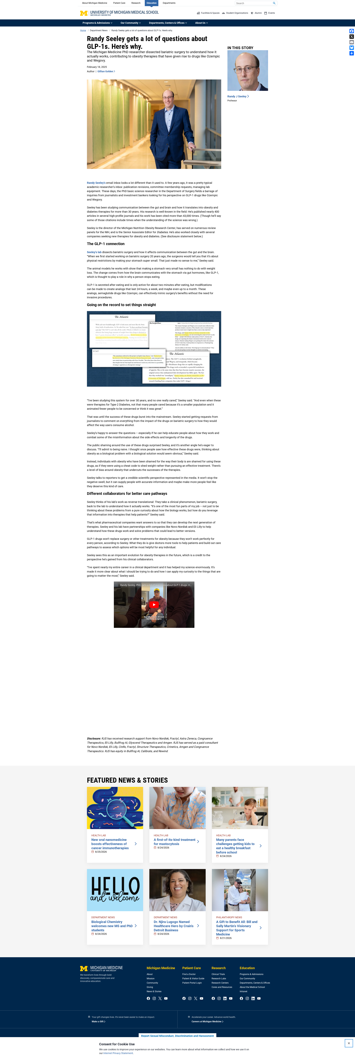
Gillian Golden (105, 71)
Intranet (243, 991)
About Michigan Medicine (94, 3)
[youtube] (166, 999)
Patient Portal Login (192, 983)
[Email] (351, 42)
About (150, 974)
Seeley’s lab (94, 252)
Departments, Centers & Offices (255, 983)
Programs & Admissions (251, 974)
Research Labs (219, 978)
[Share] (351, 53)
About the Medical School (252, 987)
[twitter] (160, 999)
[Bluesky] (351, 47)
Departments (169, 3)
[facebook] (148, 999)
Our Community (247, 978)
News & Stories (154, 991)
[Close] (349, 1043)
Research (135, 3)
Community (152, 983)
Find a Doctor (189, 974)
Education (152, 3)
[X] (351, 36)
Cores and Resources (222, 987)
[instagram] (154, 999)
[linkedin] (225, 999)
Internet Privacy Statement (118, 1053)
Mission (150, 978)
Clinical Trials (218, 974)
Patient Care (119, 3)
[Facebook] (351, 31)
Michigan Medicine (161, 968)
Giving (150, 987)
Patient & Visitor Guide (193, 978)
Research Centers (220, 983)
